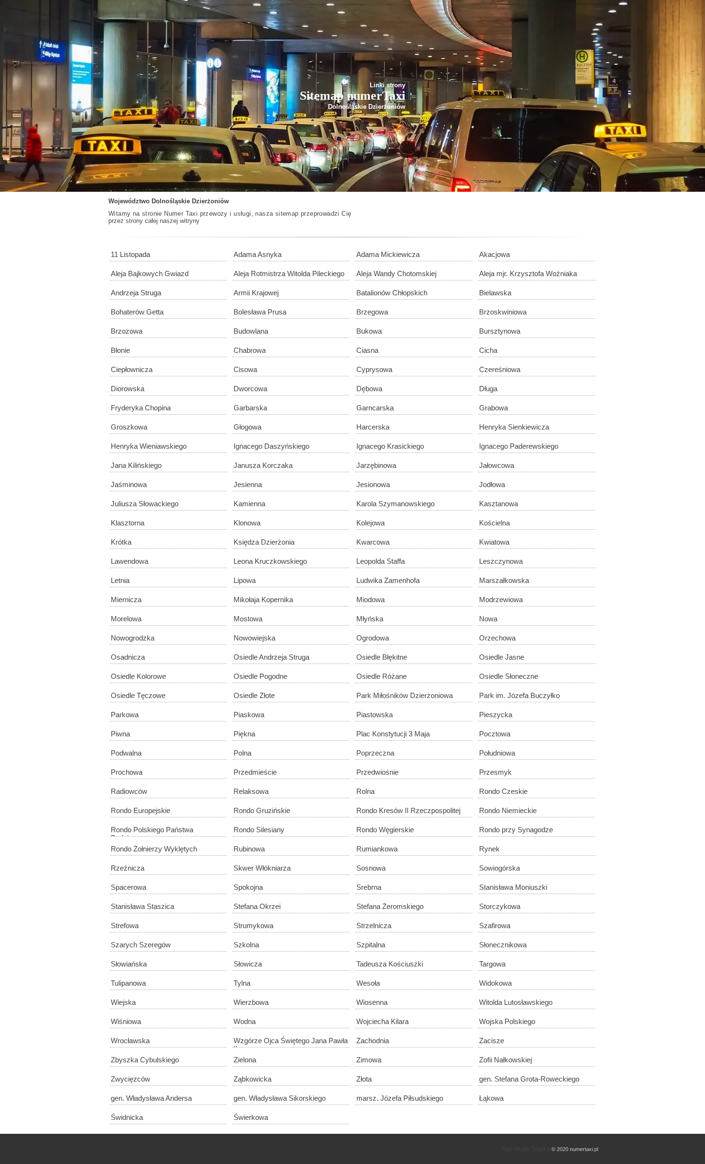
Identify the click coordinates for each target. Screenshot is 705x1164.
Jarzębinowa (376, 465)
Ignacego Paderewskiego (518, 446)
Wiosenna (372, 1002)
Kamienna (249, 504)
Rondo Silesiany (259, 830)
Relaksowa (251, 791)
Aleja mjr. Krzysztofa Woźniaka (528, 273)
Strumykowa (253, 925)
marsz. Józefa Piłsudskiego (399, 1098)
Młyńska (369, 619)
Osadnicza (128, 657)
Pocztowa (494, 734)
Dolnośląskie (171, 201)
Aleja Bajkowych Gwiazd (149, 273)
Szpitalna (370, 945)
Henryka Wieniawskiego (149, 446)
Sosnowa (371, 868)
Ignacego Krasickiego (390, 446)
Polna (242, 753)
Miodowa (370, 599)
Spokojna (248, 887)
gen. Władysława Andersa (151, 1098)
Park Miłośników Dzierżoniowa (404, 695)
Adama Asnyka (258, 254)
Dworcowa (250, 388)
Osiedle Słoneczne (508, 676)
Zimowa (368, 1060)
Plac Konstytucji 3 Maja (393, 734)
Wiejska (123, 1002)
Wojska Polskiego (507, 1021)
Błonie (120, 350)
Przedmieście (255, 772)
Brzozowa (126, 331)
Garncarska (375, 408)
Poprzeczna (375, 753)
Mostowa (248, 619)
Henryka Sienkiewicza (514, 427)
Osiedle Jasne (501, 657)
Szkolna (246, 945)
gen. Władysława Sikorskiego (280, 1098)
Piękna (244, 734)
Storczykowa (499, 906)
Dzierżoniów (210, 201)
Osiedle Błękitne (381, 657)
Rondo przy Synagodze (516, 830)
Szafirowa (494, 925)
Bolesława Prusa (260, 312)
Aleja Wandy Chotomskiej (396, 273)
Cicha (488, 350)
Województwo (129, 201)
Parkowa (125, 714)
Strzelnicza (373, 925)
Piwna (120, 734)
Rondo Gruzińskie (262, 810)
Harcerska (372, 427)
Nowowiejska (254, 638)
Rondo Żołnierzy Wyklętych (154, 849)
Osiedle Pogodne (260, 676)
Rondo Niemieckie (508, 810)
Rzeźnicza (127, 868)
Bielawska (495, 293)
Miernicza (126, 599)
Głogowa (247, 427)
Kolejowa (370, 523)
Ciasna (367, 350)
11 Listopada (130, 254)
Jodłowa (492, 484)
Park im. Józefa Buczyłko (519, 695)
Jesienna (248, 484)
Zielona (245, 1060)
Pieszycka (495, 714)
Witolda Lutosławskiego (515, 1002)
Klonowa (247, 523)
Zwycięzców (130, 1079)
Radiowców (129, 791)
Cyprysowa (374, 369)
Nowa (488, 619)
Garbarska (250, 408)
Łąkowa (491, 1098)
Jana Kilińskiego (136, 465)
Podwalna (126, 753)
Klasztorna (127, 523)
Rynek (489, 849)
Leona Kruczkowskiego (270, 561)
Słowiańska (129, 964)
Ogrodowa (372, 638)
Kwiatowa (494, 542)
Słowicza (248, 964)
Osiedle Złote (254, 695)
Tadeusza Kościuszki (389, 964)
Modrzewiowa (501, 599)
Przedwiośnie (377, 772)
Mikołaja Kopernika (263, 599)
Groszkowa (129, 427)
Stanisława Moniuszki (513, 887)
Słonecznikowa (503, 945)
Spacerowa (128, 887)
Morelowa (126, 619)
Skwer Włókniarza (262, 868)
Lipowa (245, 580)
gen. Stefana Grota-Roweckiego (529, 1079)
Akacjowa (494, 254)
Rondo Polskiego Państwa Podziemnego (152, 831)
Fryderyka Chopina (141, 408)
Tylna (242, 983)
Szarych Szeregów (141, 945)
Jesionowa (373, 484)
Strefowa (125, 925)
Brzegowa (372, 312)
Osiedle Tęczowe (138, 695)
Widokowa (495, 983)
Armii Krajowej (256, 293)
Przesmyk (495, 772)
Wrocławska (130, 1040)
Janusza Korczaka (263, 465)
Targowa (492, 964)
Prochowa (126, 772)
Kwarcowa (372, 542)
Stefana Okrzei (257, 906)
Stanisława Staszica (142, 906)
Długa (488, 388)
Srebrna (368, 887)
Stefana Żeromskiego (389, 906)
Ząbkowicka (252, 1079)
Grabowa (493, 408)
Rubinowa (249, 849)
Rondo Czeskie (503, 791)
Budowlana (251, 331)
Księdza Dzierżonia (264, 542)
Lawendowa (129, 561)
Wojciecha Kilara (382, 1021)
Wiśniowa (126, 1021)
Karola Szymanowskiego (395, 504)
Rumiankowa (377, 849)
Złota (364, 1079)
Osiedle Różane (381, 676)
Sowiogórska (499, 868)
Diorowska (127, 388)
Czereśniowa (499, 369)
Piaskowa (249, 714)
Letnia (120, 580)
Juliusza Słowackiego (144, 504)
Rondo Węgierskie (385, 830)
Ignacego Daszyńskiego (271, 446)
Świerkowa (251, 1117)
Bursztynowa (499, 331)
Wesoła (368, 983)
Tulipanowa (128, 983)
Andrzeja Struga (136, 293)
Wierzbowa (251, 1002)
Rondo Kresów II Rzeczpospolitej (408, 810)
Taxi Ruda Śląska (525, 1148)
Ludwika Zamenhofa (388, 580)
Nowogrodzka (132, 638)
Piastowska (374, 714)
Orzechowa (497, 638)
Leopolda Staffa (380, 561)
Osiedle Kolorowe (138, 676)
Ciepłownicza (132, 369)
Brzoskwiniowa (503, 312)
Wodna (245, 1021)
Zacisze (491, 1040)
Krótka (121, 542)
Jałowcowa (496, 465)
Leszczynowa (501, 561)
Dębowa (369, 388)
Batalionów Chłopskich (391, 293)
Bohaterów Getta (137, 312)
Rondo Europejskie (140, 810)
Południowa (497, 753)
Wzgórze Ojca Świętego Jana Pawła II (291, 1042)
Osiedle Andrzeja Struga (271, 657)
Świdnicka (127, 1117)
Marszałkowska (504, 580)
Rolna (365, 791)
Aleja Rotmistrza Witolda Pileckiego (289, 273)
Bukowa (369, 331)
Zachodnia (372, 1040)
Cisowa (245, 369)
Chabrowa (250, 350)
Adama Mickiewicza (388, 254)
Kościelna (494, 523)
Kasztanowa (498, 504)
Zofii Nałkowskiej (505, 1060)
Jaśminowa (129, 484)
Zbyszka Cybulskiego (145, 1060)
